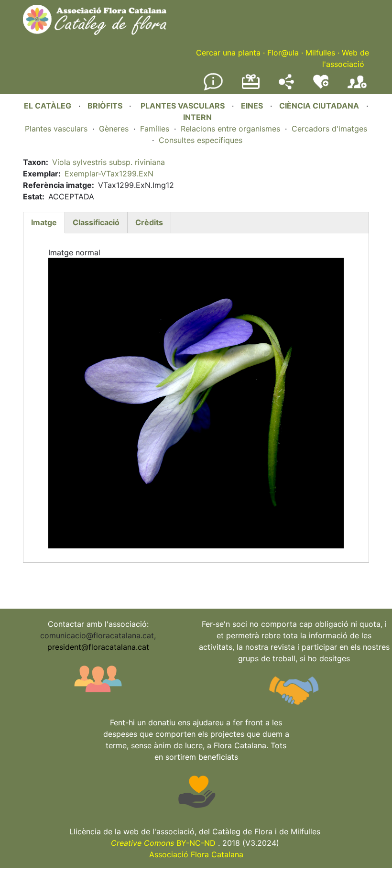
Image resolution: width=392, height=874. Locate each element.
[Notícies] (213, 88)
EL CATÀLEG (47, 105)
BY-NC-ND (163, 843)
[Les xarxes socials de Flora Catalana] (286, 86)
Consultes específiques (200, 140)
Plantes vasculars (56, 128)
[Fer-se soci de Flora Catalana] (357, 88)
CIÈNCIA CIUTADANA (319, 105)
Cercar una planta (228, 52)
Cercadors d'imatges (329, 128)
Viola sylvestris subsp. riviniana (108, 162)
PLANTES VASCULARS (183, 105)
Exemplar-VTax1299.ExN (109, 173)
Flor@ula (283, 52)
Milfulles (320, 52)
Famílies (154, 128)
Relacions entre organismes (230, 128)
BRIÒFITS (105, 105)
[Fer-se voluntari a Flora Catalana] (320, 86)
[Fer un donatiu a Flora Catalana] (251, 87)
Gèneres (114, 128)
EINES (252, 105)
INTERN (197, 117)
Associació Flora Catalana (196, 854)
